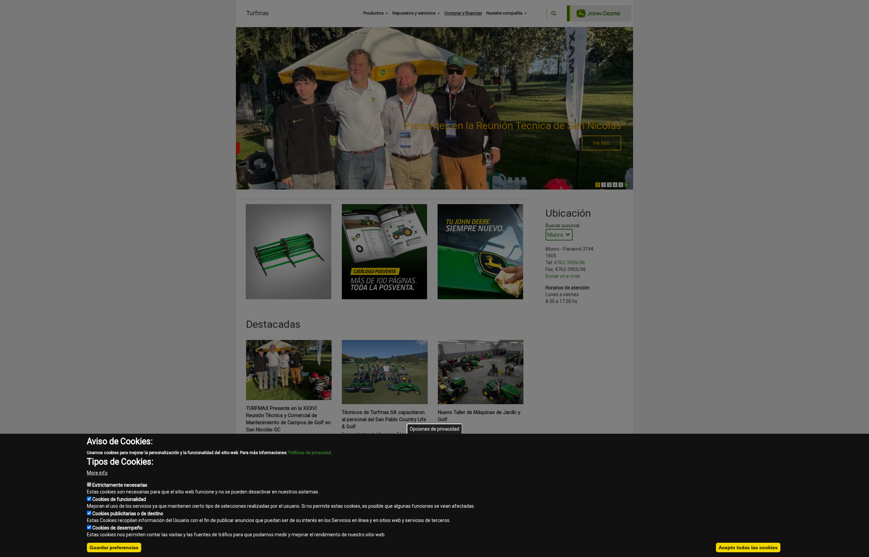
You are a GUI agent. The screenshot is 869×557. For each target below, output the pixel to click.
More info (97, 472)
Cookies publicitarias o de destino (127, 513)
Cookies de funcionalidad (119, 499)
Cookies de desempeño (117, 528)
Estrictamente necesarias (119, 485)
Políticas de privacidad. (310, 452)
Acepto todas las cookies (748, 547)
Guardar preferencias (114, 547)
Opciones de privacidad (434, 429)
